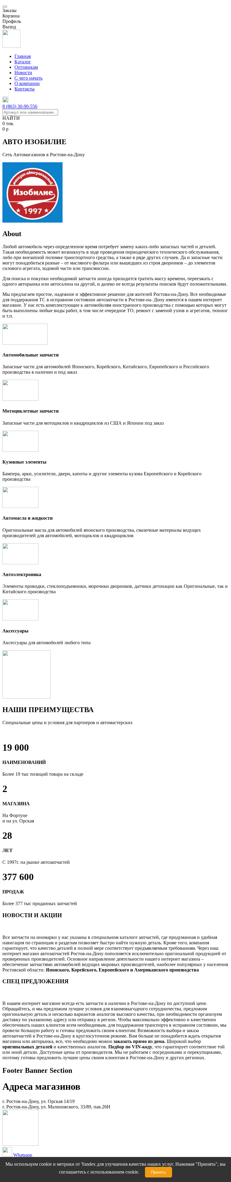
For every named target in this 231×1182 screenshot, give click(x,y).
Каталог (22, 61)
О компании (27, 83)
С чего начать (28, 78)
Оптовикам (26, 67)
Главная (22, 56)
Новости (23, 72)
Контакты (24, 88)
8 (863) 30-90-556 (19, 106)
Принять (158, 1172)
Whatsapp (22, 1155)
